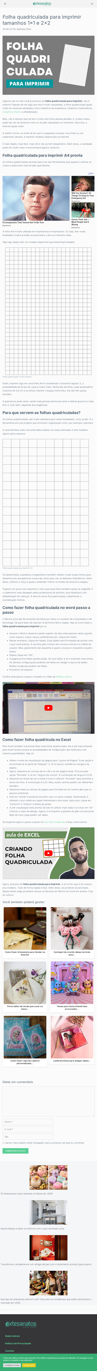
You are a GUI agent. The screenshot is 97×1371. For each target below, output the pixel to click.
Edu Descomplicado (54, 822)
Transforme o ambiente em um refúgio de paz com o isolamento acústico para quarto (46, 1264)
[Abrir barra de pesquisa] (92, 4)
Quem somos (12, 1336)
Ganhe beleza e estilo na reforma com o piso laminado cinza (32, 1228)
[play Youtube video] (48, 708)
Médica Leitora (63, 676)
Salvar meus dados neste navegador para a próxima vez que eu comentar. (45, 1142)
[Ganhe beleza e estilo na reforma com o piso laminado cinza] (48, 1222)
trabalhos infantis (12, 112)
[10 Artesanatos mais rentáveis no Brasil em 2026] (48, 1187)
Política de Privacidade (18, 1343)
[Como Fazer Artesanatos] (42, 4)
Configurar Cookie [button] (12, 1365)
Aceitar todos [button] (29, 1365)
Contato (9, 1351)
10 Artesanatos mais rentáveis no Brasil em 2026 (27, 1193)
